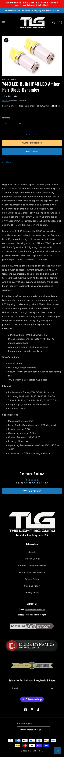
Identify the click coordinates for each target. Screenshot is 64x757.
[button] (3, 22)
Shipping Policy (32, 586)
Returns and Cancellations (32, 572)
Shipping (5, 100)
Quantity (6, 118)
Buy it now (32, 151)
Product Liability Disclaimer (32, 565)
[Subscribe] (51, 688)
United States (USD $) (30, 730)
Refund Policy (32, 579)
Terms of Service (32, 559)
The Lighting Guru (35, 751)
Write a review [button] (32, 490)
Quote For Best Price (32, 143)
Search (32, 552)
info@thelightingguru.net (35, 609)
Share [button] (9, 162)
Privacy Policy (32, 592)
